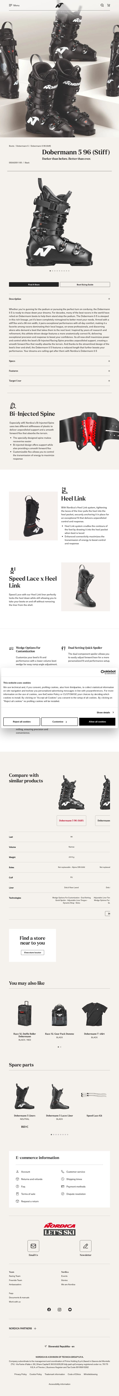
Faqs (11, 1293)
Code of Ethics (74, 1374)
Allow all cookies (97, 721)
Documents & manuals (19, 1297)
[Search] (102, 5)
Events (64, 1275)
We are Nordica (68, 1284)
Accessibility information (59, 1384)
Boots (11, 145)
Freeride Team (15, 1280)
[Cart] (108, 5)
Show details (103, 712)
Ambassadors (15, 1284)
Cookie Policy (36, 1374)
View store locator (32, 952)
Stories (64, 1280)
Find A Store (34, 284)
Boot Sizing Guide (85, 284)
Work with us (15, 1301)
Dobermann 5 (22, 145)
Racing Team (14, 1275)
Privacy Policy (20, 1374)
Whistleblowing (91, 1374)
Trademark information (55, 1374)
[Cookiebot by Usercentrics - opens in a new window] (103, 672)
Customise (57, 721)
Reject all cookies (22, 721)
